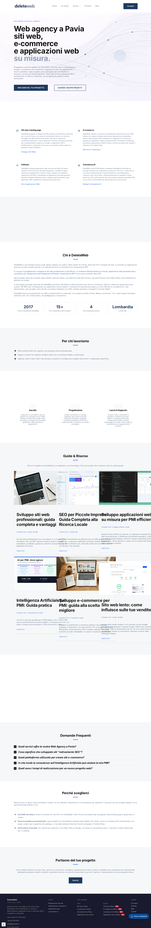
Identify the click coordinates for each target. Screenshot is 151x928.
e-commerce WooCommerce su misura (92, 271)
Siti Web (35, 532)
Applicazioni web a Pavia (85, 914)
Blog (132, 909)
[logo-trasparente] (24, 4)
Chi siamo (134, 903)
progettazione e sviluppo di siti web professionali (44, 271)
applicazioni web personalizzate (121, 271)
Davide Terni (22, 532)
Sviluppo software (119, 527)
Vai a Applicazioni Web (30, 184)
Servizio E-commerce (91, 150)
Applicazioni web (54, 909)
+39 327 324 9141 (13, 920)
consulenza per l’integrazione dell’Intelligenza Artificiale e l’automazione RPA (44, 274)
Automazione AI (33, 613)
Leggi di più (20, 551)
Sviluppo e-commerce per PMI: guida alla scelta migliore (84, 605)
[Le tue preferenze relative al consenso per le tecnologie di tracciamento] (4, 924)
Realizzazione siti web (55, 903)
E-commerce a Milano (112, 909)
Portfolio (134, 906)
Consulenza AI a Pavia (84, 912)
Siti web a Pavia (82, 906)
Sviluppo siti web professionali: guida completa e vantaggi (36, 519)
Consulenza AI (53, 911)
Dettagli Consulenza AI (92, 184)
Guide (30, 532)
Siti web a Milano (110, 906)
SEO (76, 532)
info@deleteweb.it (13, 924)
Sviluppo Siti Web (28, 152)
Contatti (133, 911)
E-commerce (74, 618)
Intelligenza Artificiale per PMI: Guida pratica (42, 603)
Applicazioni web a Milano (113, 914)
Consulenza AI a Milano (112, 912)
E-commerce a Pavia (83, 909)
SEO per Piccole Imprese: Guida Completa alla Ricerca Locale (83, 519)
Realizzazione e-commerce (57, 906)
